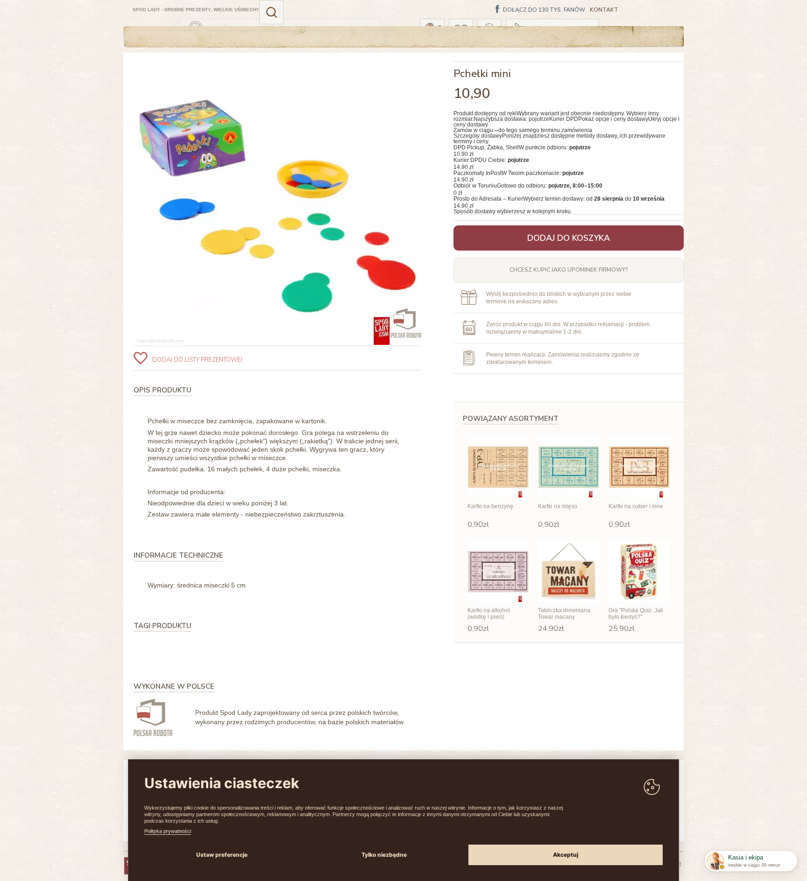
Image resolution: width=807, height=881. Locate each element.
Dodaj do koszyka (568, 238)
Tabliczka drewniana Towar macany (564, 613)
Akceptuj (565, 854)
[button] (271, 12)
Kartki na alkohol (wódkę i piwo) (488, 613)
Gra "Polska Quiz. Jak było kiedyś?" (636, 613)
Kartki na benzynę (490, 506)
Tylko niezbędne (384, 854)
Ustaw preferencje (222, 854)
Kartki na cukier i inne (636, 506)
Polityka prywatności (167, 831)
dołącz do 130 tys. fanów (544, 10)
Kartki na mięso (557, 506)
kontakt (604, 10)
